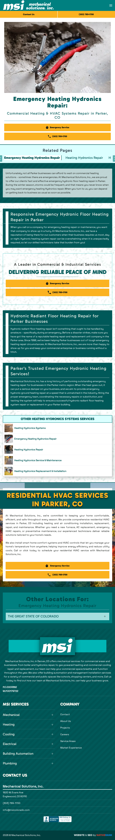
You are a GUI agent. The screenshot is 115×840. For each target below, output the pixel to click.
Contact (65, 714)
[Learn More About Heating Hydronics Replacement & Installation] (57, 471)
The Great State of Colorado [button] (33, 616)
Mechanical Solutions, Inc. (23, 786)
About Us (65, 721)
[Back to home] (28, 5)
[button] (110, 5)
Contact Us (28, 14)
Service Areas (68, 741)
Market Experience (71, 747)
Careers (64, 734)
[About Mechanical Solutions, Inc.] (57, 646)
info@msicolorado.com (16, 809)
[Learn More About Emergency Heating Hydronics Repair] (57, 438)
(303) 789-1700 (11, 803)
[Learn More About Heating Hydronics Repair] (57, 449)
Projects (65, 727)
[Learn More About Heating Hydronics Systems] (57, 428)
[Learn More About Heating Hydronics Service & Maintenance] (57, 460)
